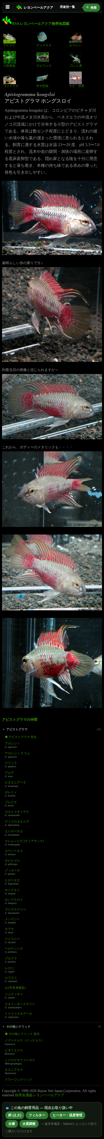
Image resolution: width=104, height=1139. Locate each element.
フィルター (37, 1115)
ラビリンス (43, 65)
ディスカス (43, 45)
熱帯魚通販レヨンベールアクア (39, 1095)
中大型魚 (42, 86)
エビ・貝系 (76, 86)
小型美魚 (9, 65)
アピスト (9, 45)
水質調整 (29, 1124)
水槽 (11, 1124)
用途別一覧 (67, 7)
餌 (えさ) (14, 1115)
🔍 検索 (91, 7)
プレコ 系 (75, 65)
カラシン (75, 45)
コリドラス (10, 86)
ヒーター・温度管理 (67, 1115)
